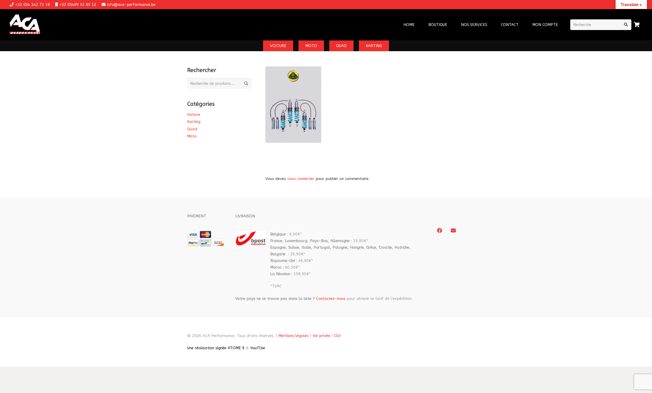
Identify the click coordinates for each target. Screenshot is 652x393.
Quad (192, 129)
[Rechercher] (626, 24)
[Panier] (637, 24)
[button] (490, 24)
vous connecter (300, 178)
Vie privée (321, 335)
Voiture (193, 114)
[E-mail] (453, 230)
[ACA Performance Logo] (25, 25)
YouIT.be (257, 348)
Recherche (246, 83)
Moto (192, 136)
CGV (337, 335)
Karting (193, 121)
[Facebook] (439, 230)
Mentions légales (293, 335)
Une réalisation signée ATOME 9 (215, 348)
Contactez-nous (330, 298)
